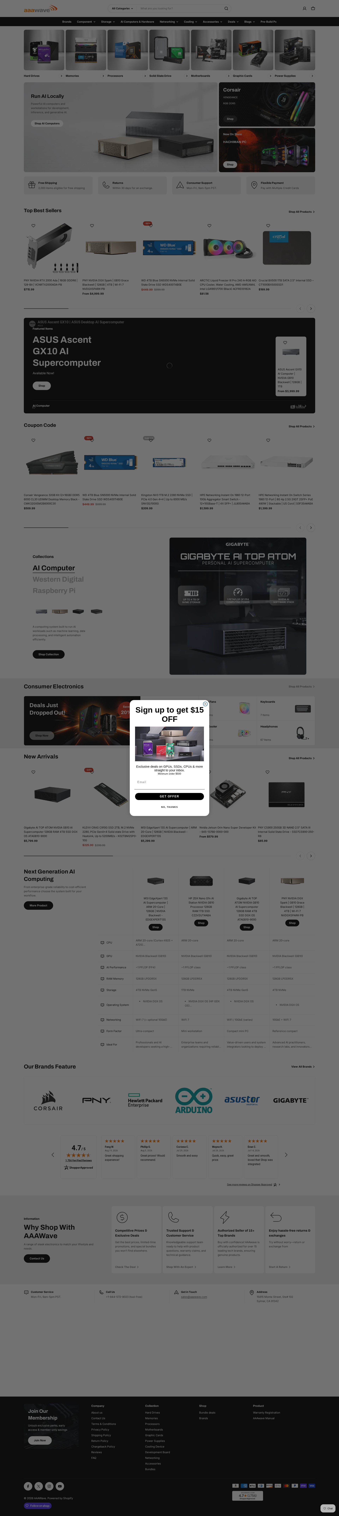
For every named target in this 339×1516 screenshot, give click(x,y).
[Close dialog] (205, 704)
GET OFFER (169, 796)
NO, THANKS (169, 807)
